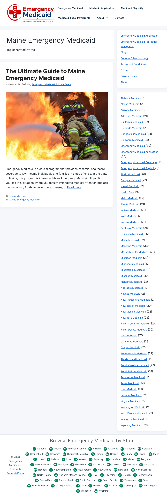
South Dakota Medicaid (134, 371)
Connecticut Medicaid (133, 133)
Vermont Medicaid (131, 395)
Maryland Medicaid (131, 246)
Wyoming (101, 490)
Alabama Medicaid (131, 98)
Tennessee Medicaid (133, 377)
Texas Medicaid (130, 383)
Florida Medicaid (130, 174)
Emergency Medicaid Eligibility (138, 168)
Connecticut (34, 454)
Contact (119, 17)
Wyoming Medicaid (132, 425)
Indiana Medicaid (130, 210)
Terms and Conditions (133, 64)
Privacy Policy (129, 76)
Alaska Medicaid (130, 104)
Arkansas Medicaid (131, 116)
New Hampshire (60, 469)
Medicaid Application (101, 8)
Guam (126, 454)
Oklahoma (108, 474)
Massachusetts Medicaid (135, 252)
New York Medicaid (132, 317)
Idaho (154, 454)
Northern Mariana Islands (70, 474)
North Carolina (141, 469)
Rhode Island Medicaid (134, 359)
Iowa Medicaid (129, 216)
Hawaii (140, 454)
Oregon (125, 474)
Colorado (145, 448)
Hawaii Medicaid (130, 186)
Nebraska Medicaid (132, 287)
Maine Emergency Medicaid (24, 199)
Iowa (67, 459)
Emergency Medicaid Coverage (139, 162)
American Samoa (75, 448)
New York (121, 469)
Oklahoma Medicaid (132, 341)
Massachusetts (41, 464)
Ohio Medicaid (129, 335)
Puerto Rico (44, 480)
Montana (130, 464)
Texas (144, 480)
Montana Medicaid (131, 281)
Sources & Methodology (134, 58)
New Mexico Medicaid (133, 311)
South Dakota (108, 480)
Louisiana (114, 459)
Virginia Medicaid (131, 401)
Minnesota (78, 464)
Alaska (55, 448)
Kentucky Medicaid (131, 228)
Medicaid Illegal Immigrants (74, 17)
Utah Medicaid (129, 389)
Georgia (112, 454)
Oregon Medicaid (130, 347)
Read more (74, 187)
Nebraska (147, 464)
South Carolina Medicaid (135, 365)
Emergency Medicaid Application (139, 35)
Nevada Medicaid (130, 293)
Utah (81, 485)
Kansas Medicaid (130, 222)
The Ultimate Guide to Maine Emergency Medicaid (45, 74)
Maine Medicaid (18, 196)
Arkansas (111, 448)
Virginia (111, 485)
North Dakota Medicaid (134, 329)
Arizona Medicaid (131, 110)
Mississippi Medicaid (133, 269)
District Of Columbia (76, 454)
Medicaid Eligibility (132, 8)
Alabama (39, 448)
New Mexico (102, 469)
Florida (97, 454)
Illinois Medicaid (130, 204)
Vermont (95, 485)
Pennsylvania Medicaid (134, 353)
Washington (128, 485)
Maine (129, 459)
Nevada (40, 469)
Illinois (39, 459)
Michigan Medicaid (131, 257)
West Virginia (148, 485)
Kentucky (96, 459)
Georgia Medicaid (131, 180)
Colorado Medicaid (131, 128)
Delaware (53, 454)
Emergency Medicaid (70, 8)
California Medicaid (132, 122)
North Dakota (42, 474)
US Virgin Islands (63, 485)
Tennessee (128, 480)
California (128, 448)
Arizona (95, 448)
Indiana (53, 459)
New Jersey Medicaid (133, 305)
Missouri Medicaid (131, 275)
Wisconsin (84, 490)
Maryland (144, 459)
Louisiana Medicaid (132, 234)
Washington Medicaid (133, 407)
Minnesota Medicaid (132, 263)
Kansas (80, 459)
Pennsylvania (143, 474)
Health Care (127, 192)
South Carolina (86, 480)
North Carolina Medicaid (135, 323)
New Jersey (82, 469)
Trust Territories (38, 485)
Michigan (61, 464)
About (100, 17)
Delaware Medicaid (132, 139)
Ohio (93, 474)
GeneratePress (15, 473)
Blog (123, 52)
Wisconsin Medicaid (132, 419)
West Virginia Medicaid (134, 413)
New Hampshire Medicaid (135, 299)
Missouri (113, 464)
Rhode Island (64, 480)
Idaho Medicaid (129, 198)
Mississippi (96, 464)
